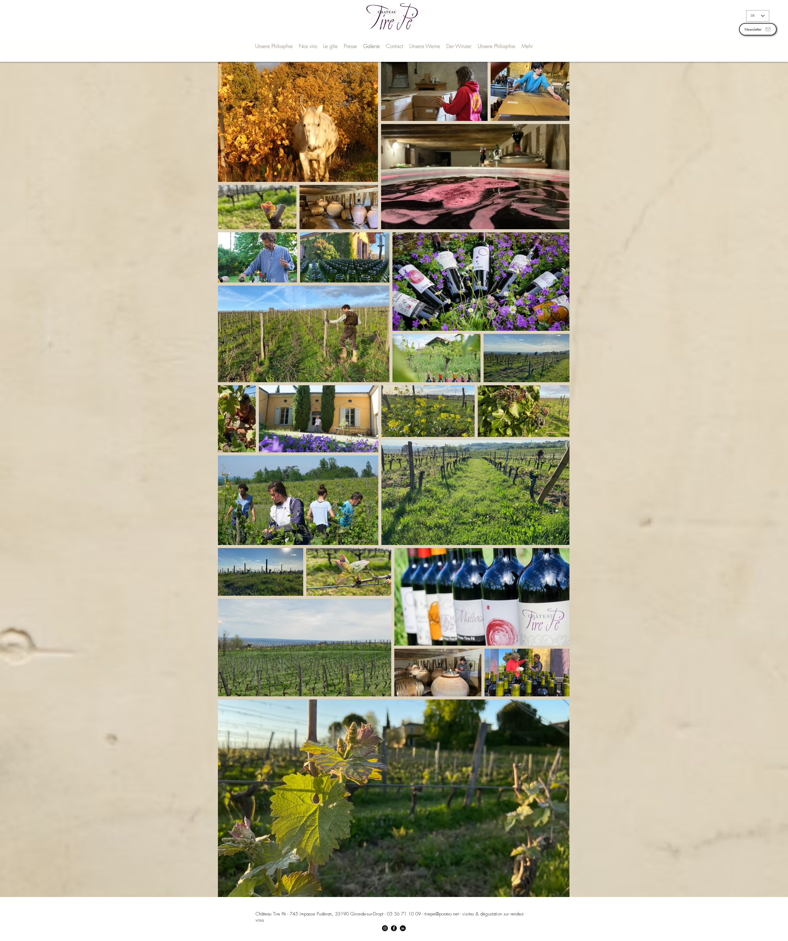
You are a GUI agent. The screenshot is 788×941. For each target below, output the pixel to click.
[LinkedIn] (403, 928)
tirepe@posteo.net (441, 914)
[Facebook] (394, 928)
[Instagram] (385, 928)
